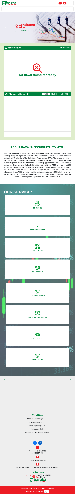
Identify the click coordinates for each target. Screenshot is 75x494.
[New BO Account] (65, 3)
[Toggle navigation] (71, 3)
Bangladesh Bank (37, 424)
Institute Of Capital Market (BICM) (37, 427)
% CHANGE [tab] (64, 89)
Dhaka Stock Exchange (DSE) (37, 413)
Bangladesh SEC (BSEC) (37, 417)
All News (66, 42)
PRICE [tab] (46, 89)
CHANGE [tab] (54, 89)
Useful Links (37, 410)
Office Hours (38, 467)
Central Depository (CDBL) (37, 420)
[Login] (60, 3)
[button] (5, 25)
